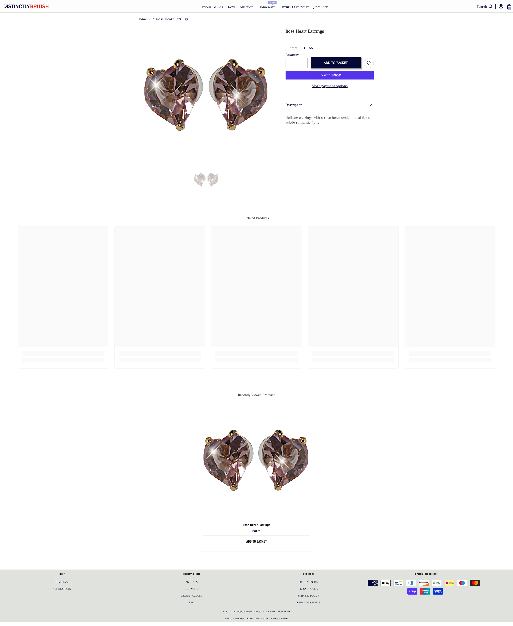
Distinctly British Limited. (247, 611)
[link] (63, 353)
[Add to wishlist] (369, 63)
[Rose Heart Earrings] (256, 460)
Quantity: (293, 55)
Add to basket (336, 63)
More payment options (330, 86)
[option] (206, 95)
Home (142, 19)
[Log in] (501, 6)
